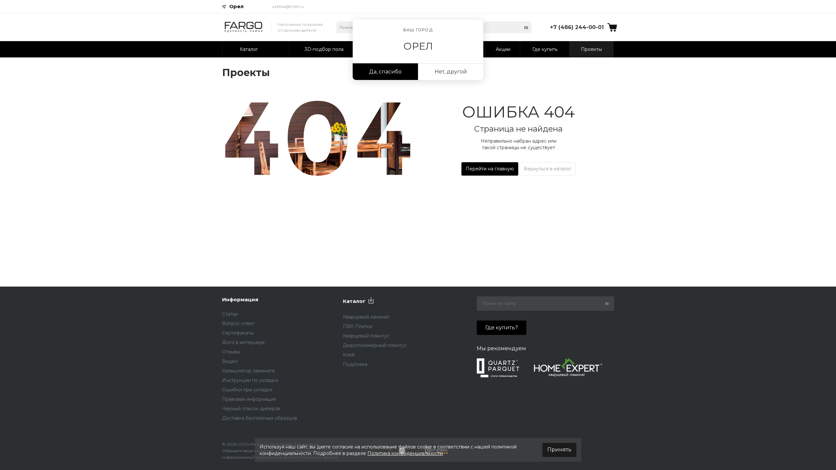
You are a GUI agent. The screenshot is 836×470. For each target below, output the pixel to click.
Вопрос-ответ (238, 323)
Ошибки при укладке (247, 390)
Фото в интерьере (243, 342)
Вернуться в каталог (547, 169)
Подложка (355, 364)
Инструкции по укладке (250, 380)
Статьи (230, 314)
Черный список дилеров (251, 409)
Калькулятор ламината (248, 371)
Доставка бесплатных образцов (259, 418)
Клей (349, 355)
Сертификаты (238, 333)
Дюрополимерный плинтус (375, 345)
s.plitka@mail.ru (288, 6)
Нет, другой (451, 72)
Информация (240, 299)
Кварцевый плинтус (366, 336)
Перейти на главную (490, 169)
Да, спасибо (385, 72)
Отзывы (231, 352)
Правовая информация (249, 399)
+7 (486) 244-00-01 (577, 27)
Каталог (354, 301)
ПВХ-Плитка (357, 326)
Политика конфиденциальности (405, 453)
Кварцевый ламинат (366, 317)
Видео (230, 361)
